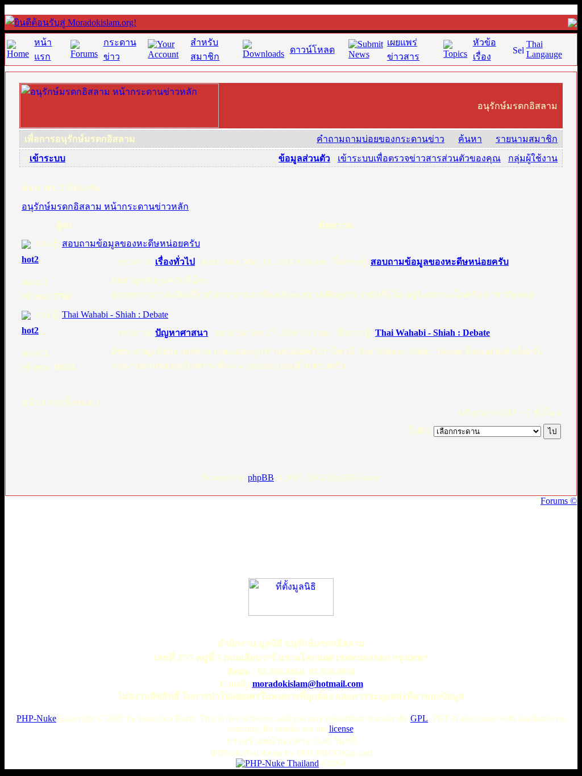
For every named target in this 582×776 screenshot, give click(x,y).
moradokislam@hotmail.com (307, 684)
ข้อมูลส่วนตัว (304, 158)
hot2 (30, 259)
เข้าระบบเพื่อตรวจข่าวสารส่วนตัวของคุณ (419, 158)
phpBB (261, 477)
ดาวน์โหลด (312, 50)
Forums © (559, 501)
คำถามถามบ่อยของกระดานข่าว (380, 139)
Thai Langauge (544, 49)
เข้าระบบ (47, 158)
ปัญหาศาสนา (181, 332)
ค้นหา (470, 139)
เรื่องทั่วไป (175, 261)
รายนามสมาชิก (527, 139)
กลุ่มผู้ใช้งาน (533, 158)
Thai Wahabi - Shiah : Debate (115, 314)
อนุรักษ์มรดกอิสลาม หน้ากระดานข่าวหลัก (105, 206)
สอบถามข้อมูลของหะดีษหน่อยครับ (131, 243)
